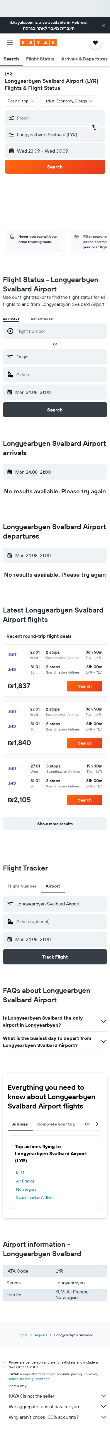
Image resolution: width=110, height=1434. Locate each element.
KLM (20, 1172)
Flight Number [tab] (22, 886)
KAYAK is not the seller (31, 1396)
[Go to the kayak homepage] (38, 42)
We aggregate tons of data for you (44, 1406)
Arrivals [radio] (11, 319)
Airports (41, 1335)
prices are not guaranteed (29, 1378)
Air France (25, 1181)
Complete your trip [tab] (56, 1124)
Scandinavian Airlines (35, 1197)
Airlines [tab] (20, 1124)
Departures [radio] (42, 319)
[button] (103, 25)
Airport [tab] (53, 886)
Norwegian (26, 1189)
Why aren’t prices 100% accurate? (44, 1417)
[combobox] (60, 356)
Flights (22, 1335)
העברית (67, 28)
